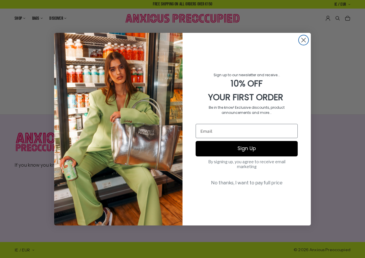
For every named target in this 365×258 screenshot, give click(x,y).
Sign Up (247, 148)
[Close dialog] (304, 40)
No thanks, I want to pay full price (247, 183)
